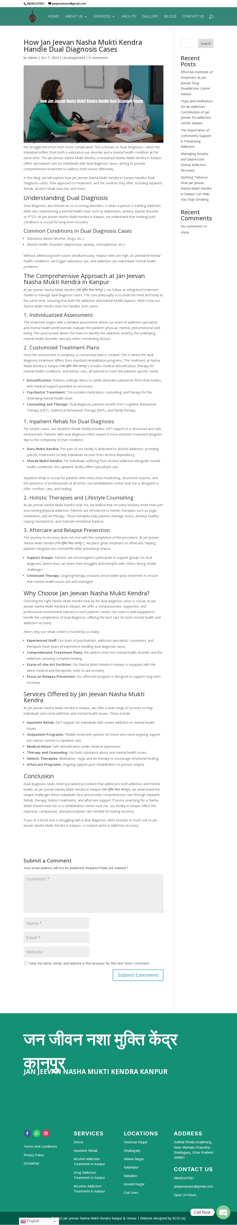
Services (102, 16)
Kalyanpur (131, 1167)
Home (53, 16)
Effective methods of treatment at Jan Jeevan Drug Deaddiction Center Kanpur (197, 83)
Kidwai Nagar (134, 1159)
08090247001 (184, 1178)
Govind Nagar (134, 1184)
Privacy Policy (34, 1155)
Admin (32, 57)
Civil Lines (131, 1192)
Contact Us (193, 16)
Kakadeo (130, 1176)
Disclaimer (31, 1163)
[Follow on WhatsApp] (36, 1133)
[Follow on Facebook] (27, 1133)
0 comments (98, 57)
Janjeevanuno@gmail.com (193, 1186)
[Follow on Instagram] (46, 1133)
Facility (128, 16)
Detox (78, 1142)
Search (206, 43)
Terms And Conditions (40, 1146)
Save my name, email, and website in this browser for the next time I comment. (89, 963)
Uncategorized (73, 57)
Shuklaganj (132, 1150)
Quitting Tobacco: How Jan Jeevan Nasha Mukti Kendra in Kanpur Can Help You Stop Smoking (196, 188)
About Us (74, 16)
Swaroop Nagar (136, 1142)
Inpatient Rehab (86, 1150)
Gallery (150, 16)
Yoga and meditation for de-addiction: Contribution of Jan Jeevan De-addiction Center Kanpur (197, 112)
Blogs (170, 16)
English (32, 1221)
